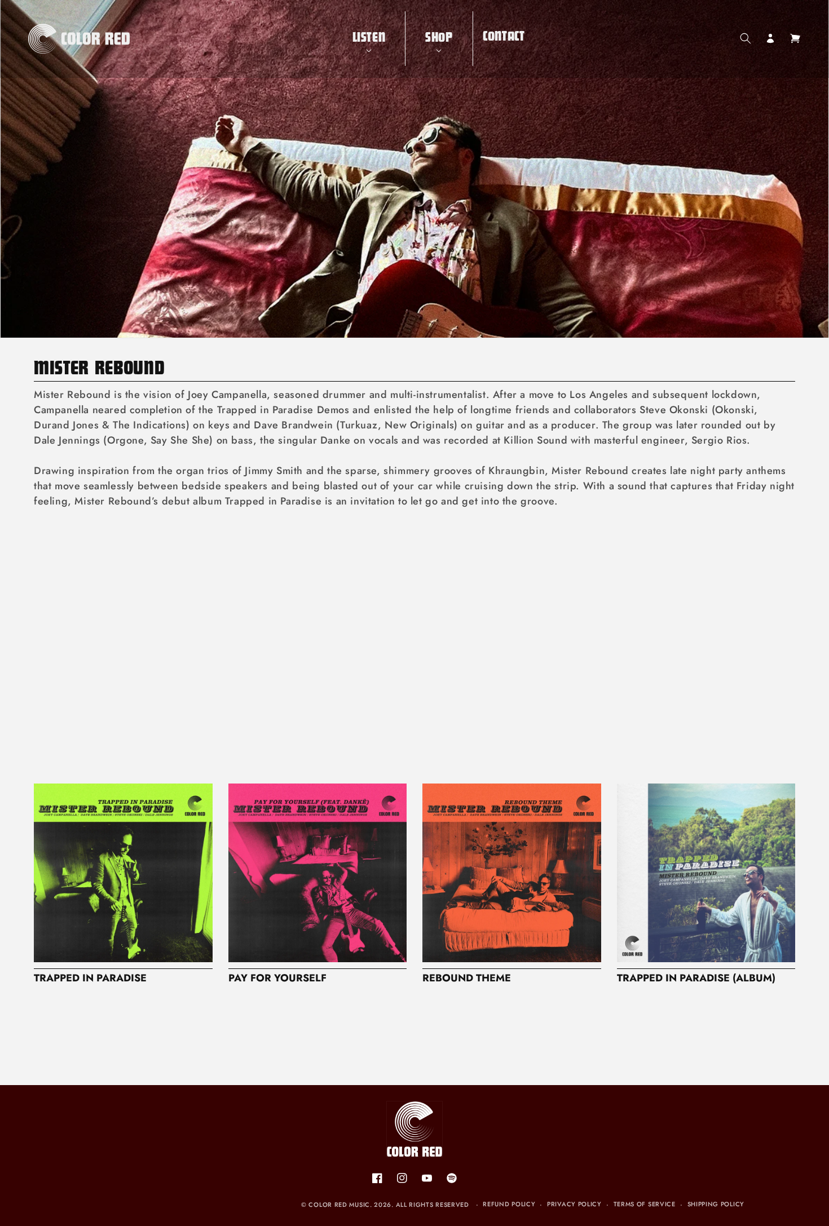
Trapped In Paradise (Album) (696, 978)
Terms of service (645, 1204)
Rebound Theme (466, 978)
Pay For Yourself (277, 978)
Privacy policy (574, 1204)
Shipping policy (716, 1204)
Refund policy (509, 1204)
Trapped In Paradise (90, 978)
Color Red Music (339, 1204)
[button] (369, 38)
